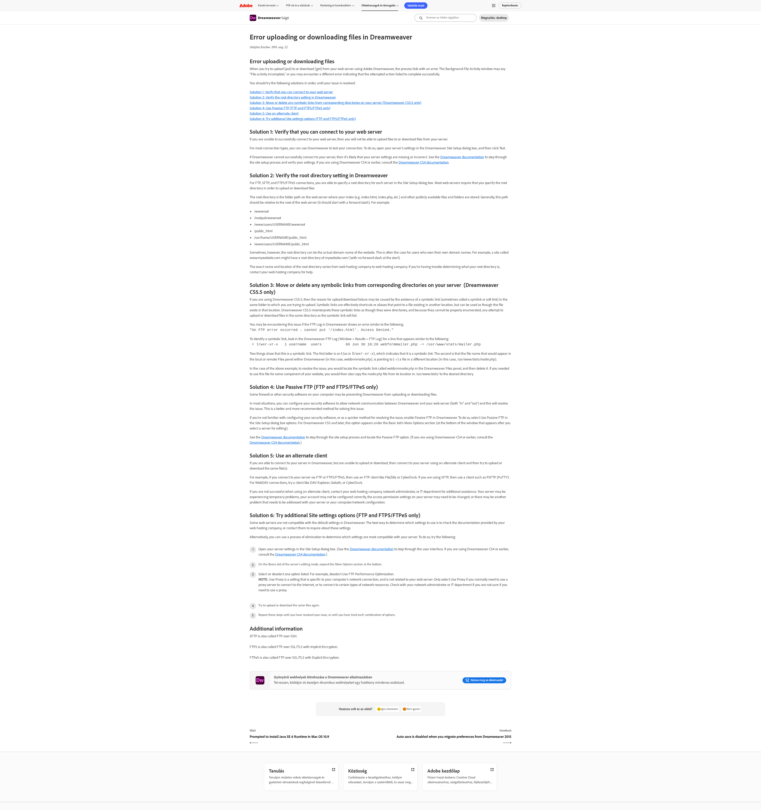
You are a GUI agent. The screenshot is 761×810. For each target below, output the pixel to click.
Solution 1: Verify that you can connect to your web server (291, 92)
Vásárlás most (415, 5)
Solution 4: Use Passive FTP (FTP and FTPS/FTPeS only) (290, 108)
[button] (493, 5)
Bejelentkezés (510, 5)
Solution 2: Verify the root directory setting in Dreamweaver (293, 97)
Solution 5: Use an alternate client (274, 113)
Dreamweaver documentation (462, 157)
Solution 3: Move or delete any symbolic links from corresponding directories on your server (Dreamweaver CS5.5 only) (335, 103)
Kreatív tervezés (267, 5)
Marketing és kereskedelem (335, 5)
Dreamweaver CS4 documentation (424, 162)
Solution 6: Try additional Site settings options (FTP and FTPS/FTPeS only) (303, 119)
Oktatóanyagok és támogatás (378, 5)
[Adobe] (246, 5)
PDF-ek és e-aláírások (298, 5)
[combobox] (445, 18)
